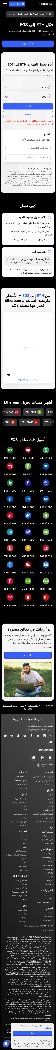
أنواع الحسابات (22, 818)
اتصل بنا (24, 863)
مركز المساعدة (10, 705)
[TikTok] (18, 735)
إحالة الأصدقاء (48, 917)
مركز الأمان (23, 870)
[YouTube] (24, 735)
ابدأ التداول (28, 43)
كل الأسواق (49, 818)
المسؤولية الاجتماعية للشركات (16, 855)
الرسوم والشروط (21, 799)
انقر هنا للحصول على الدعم (29, 719)
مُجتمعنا (24, 840)
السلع (51, 802)
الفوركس (50, 795)
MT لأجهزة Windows (19, 892)
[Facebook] (31, 735)
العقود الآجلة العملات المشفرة (43, 777)
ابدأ (29, 655)
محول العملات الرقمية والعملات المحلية (26, 14)
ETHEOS (21, 380)
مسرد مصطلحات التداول (45, 902)
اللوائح (25, 843)
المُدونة (24, 859)
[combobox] (27, 87)
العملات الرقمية (48, 810)
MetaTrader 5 (22, 784)
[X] (50, 735)
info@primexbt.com (35, 726)
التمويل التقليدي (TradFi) (44, 822)
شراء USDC (23, 922)
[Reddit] (5, 735)
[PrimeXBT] (46, 4)
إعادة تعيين (28, 114)
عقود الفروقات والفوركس (44, 781)
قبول (32, 1033)
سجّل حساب (16, 4)
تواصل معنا (33, 705)
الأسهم (51, 806)
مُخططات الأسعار (47, 832)
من (50, 85)
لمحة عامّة (23, 836)
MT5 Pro (24, 900)
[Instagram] (44, 735)
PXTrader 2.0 (22, 777)
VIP (25, 810)
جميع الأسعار (49, 884)
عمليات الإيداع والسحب (19, 802)
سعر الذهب (49, 881)
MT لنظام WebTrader (19, 896)
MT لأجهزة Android (20, 881)
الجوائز (24, 847)
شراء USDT (23, 918)
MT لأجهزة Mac (21, 888)
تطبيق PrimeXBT (21, 781)
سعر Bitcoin (48, 854)
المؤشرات (49, 799)
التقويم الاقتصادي (47, 840)
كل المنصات (23, 788)
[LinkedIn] (37, 735)
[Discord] (50, 742)
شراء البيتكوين (48, 784)
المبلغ (49, 75)
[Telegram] (11, 735)
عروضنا (50, 913)
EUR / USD (49, 873)
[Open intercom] (6, 1044)
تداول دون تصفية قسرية (19, 822)
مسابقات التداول (47, 920)
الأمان (25, 806)
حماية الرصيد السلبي (20, 814)
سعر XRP (50, 861)
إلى (50, 94)
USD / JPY (49, 877)
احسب (28, 106)
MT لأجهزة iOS (22, 884)
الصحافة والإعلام (21, 851)
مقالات (51, 899)
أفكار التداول (49, 843)
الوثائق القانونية (22, 866)
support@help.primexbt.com (36, 730)
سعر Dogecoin (48, 865)
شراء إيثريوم (22, 914)
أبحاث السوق (48, 895)
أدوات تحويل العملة (47, 836)
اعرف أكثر (48, 1028)
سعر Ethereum (47, 858)
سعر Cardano (48, 869)
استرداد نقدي (22, 825)
